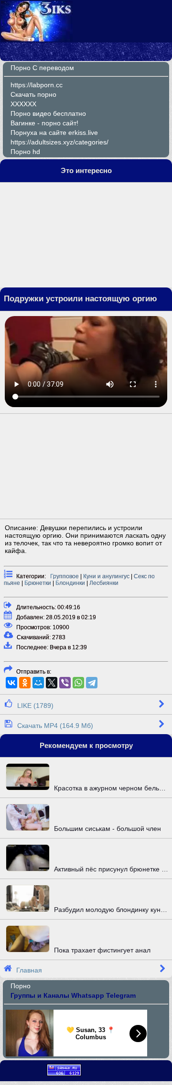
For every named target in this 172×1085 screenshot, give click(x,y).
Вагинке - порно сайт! (44, 123)
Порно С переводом (42, 68)
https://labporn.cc (37, 85)
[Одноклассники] (25, 682)
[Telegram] (91, 682)
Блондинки (70, 583)
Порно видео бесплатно (48, 113)
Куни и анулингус (106, 576)
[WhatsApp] (78, 682)
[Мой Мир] (38, 682)
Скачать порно (33, 94)
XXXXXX (23, 104)
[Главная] (37, 39)
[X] (51, 682)
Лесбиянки (103, 583)
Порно (21, 986)
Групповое (64, 576)
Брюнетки (37, 583)
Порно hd (25, 151)
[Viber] (65, 682)
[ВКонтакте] (11, 682)
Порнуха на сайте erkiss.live (54, 132)
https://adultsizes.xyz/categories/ (59, 142)
